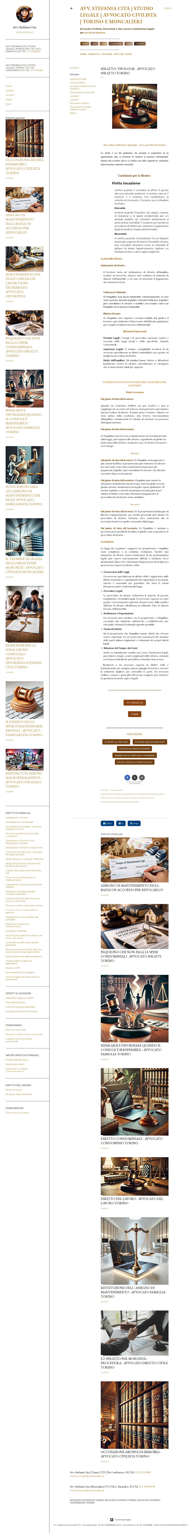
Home (83, 54)
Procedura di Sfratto (15, 1002)
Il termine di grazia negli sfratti (150, 742)
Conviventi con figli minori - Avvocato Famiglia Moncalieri (24, 853)
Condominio (140, 44)
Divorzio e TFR (13, 968)
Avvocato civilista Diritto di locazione (149, 794)
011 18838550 (147, 1486)
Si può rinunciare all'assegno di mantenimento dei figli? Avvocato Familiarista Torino (24, 495)
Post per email (116, 790)
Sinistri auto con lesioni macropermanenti (17, 1070)
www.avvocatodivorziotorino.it (87, 1476)
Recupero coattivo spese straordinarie (24, 905)
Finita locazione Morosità (82, 92)
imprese (100, 32)
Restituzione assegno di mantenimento (17, 925)
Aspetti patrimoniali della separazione (24, 956)
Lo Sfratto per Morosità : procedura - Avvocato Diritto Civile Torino (134, 1362)
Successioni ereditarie (16, 931)
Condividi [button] (74, 68)
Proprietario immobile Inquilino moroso (80, 108)
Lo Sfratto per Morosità (116, 742)
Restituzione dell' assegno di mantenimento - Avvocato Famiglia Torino (133, 1292)
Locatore (74, 99)
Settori (119, 54)
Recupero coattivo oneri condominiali (24, 1034)
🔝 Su (120, 823)
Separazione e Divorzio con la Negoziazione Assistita (20, 841)
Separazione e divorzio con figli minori (24, 847)
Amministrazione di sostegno (20, 972)
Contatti (94, 54)
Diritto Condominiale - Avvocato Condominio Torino (132, 1140)
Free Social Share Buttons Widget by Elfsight (135, 782)
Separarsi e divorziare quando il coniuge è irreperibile (21, 892)
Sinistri (128, 44)
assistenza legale (78, 79)
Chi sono (106, 54)
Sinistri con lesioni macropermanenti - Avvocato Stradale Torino (24, 779)
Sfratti (103, 44)
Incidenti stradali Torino (17, 1060)
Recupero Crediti (115, 44)
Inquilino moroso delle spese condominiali (134, 755)
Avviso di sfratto (77, 82)
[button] (127, 777)
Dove (128, 54)
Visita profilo (24, 32)
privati (88, 32)
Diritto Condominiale (16, 1030)
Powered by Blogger (123, 1520)
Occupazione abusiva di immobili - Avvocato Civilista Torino (131, 1454)
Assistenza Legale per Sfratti (19, 998)
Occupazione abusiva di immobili (134, 748)
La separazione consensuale (19, 822)
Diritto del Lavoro (14, 1090)
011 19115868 (142, 1472)
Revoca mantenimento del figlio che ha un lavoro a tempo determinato (24, 950)
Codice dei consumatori (17, 1113)
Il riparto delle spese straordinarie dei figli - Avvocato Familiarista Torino (24, 728)
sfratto (73, 113)
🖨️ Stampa (134, 823)
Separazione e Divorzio (17, 817)
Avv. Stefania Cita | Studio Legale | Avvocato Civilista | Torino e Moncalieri (118, 15)
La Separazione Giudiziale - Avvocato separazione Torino (23, 827)
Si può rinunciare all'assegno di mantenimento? (20, 878)
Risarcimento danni (15, 1064)
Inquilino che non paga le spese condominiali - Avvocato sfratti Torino (131, 956)
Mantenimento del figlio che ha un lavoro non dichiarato (23, 899)
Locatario (74, 96)
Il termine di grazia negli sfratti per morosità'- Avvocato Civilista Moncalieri (25, 565)
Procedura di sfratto (79, 103)
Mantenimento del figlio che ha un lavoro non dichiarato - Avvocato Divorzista (23, 285)
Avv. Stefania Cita (135, 702)
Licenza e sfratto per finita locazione (134, 762)
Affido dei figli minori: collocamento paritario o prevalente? (23, 864)
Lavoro (94, 44)
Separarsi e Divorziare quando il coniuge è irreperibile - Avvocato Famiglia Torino (131, 1049)
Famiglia (85, 44)
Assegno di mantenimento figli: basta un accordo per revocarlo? (132, 887)
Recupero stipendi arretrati (19, 1094)
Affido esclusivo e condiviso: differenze (24, 859)
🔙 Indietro (107, 823)
